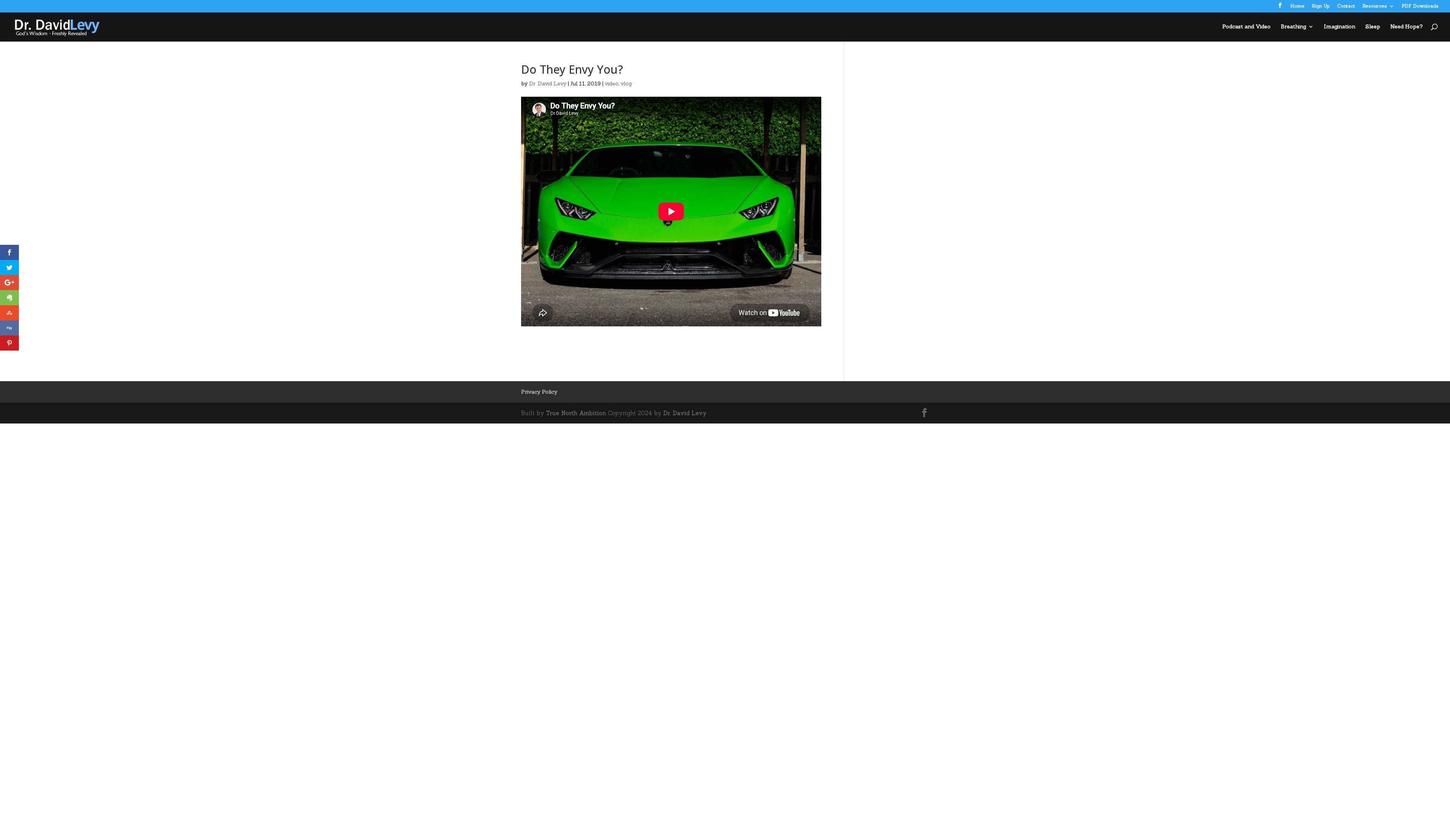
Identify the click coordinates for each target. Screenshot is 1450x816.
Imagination (1339, 27)
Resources (1374, 6)
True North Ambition (576, 413)
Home (1297, 6)
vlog (626, 83)
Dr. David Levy (547, 83)
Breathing (1293, 27)
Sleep (1372, 27)
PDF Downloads (1420, 6)
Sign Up (1321, 6)
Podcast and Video (1246, 27)
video (612, 83)
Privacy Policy (539, 391)
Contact (1346, 6)
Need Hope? (1406, 27)
